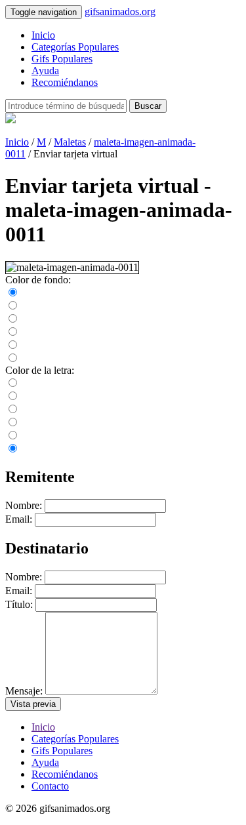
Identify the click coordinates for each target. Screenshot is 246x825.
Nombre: (23, 505)
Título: (19, 604)
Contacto (50, 786)
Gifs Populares (61, 58)
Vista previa (33, 704)
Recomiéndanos (64, 82)
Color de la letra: (39, 370)
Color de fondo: (38, 279)
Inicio (43, 35)
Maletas (70, 142)
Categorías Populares (75, 46)
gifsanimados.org (120, 11)
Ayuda (45, 70)
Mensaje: (24, 690)
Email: (18, 519)
